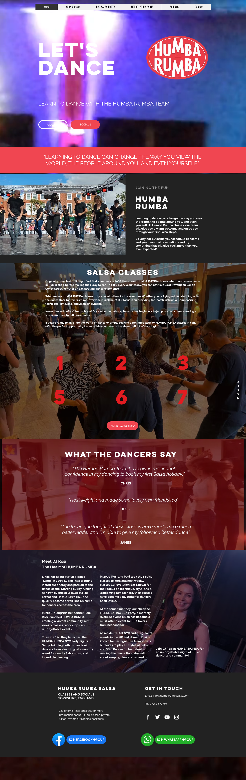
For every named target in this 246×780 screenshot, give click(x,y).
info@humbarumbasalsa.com (171, 695)
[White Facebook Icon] (148, 717)
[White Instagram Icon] (176, 717)
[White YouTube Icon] (167, 717)
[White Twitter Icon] (157, 717)
